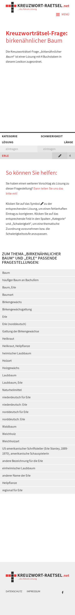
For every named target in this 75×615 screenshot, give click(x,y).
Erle (4, 317)
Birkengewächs (12, 302)
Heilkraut (8, 339)
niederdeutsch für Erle (16, 397)
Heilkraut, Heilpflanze (16, 346)
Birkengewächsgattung (17, 309)
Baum (6, 273)
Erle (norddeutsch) (14, 324)
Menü (62, 15)
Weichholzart (10, 441)
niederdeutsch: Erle (14, 405)
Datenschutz (14, 591)
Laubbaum (9, 375)
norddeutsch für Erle (15, 412)
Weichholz (9, 434)
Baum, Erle (9, 287)
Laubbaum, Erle (12, 383)
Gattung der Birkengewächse (20, 331)
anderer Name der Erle (16, 475)
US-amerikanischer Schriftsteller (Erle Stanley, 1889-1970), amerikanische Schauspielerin (35, 451)
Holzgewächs (10, 368)
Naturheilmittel (12, 390)
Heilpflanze (9, 483)
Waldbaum (9, 427)
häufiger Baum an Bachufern (20, 280)
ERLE (5, 156)
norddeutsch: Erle (13, 419)
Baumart (7, 295)
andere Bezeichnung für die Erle (22, 461)
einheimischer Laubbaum (18, 468)
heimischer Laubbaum (16, 353)
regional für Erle (12, 490)
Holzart (7, 361)
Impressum (33, 591)
